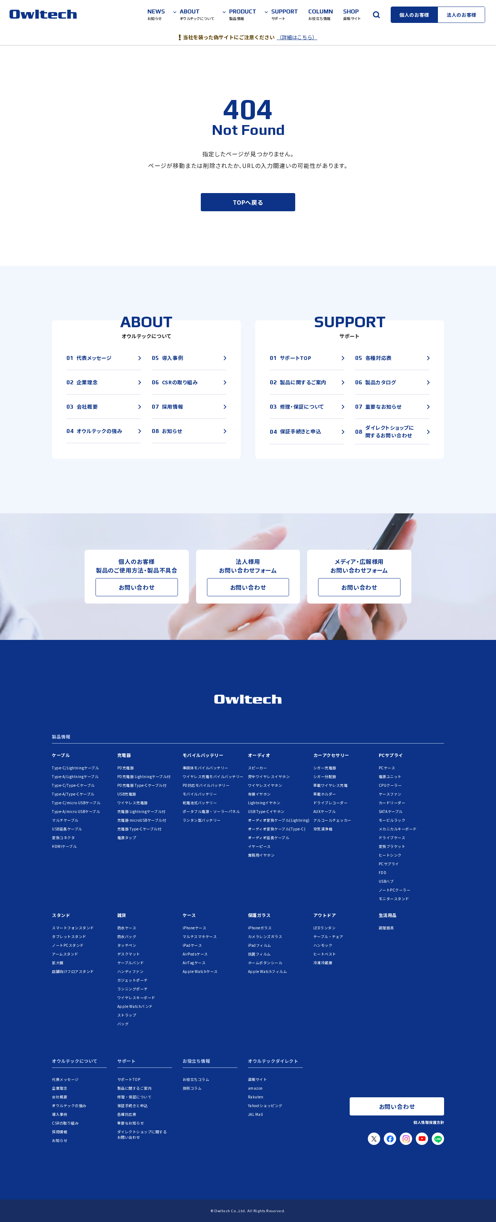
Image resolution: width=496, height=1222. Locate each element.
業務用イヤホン (261, 855)
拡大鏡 (58, 962)
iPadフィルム (259, 945)
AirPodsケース (195, 954)
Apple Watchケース (200, 971)
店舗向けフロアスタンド (73, 971)
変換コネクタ (63, 837)
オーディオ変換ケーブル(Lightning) (279, 820)
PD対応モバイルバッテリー (206, 785)
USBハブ (386, 881)
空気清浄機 (323, 829)
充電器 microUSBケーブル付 (141, 820)
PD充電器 (125, 767)
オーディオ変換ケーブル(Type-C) (277, 829)
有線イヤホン (259, 794)
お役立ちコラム (196, 1079)
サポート (126, 1061)
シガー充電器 (324, 767)
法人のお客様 (461, 14)
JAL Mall (255, 1114)
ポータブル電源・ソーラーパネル (211, 811)
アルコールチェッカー (332, 820)
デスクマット (128, 954)
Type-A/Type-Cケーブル (73, 794)
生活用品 (388, 915)
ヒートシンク (390, 855)
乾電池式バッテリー (200, 802)
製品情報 (61, 737)
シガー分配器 (324, 776)
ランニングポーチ (132, 988)
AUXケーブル (324, 811)
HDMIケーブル (64, 846)
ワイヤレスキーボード (136, 997)
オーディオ (259, 755)
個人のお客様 (414, 14)
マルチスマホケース (200, 936)
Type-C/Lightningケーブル (75, 767)
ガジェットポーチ (132, 980)
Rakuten (256, 1096)
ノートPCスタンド (68, 945)
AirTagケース (194, 962)
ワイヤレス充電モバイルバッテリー (213, 776)
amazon (255, 1088)
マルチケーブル (65, 820)
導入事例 (59, 1114)
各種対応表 (127, 1114)
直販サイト (257, 1079)
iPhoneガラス (260, 927)
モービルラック (392, 820)
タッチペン (127, 945)
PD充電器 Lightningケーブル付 (144, 776)
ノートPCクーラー (395, 890)
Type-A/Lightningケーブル (75, 776)
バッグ (123, 1023)
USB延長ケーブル (67, 829)
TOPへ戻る (248, 202)
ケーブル (61, 755)
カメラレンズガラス (265, 936)
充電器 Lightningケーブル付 (141, 811)
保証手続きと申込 (132, 1105)
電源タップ (127, 837)
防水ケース (127, 927)
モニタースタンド (394, 898)
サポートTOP (129, 1079)
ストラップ (127, 1015)
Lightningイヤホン (264, 802)
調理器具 (386, 927)
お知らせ (59, 1140)
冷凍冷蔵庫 (323, 962)
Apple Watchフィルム (267, 971)
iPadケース (192, 945)
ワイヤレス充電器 (132, 802)
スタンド (61, 915)
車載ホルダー (324, 794)
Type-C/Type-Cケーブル (73, 785)
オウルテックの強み (69, 1105)
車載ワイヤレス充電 (330, 785)
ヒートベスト (324, 954)
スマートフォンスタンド (73, 927)
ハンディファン (130, 971)
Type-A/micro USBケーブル (76, 811)
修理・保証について (134, 1096)
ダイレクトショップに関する (142, 1134)
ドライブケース (392, 837)
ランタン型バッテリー (202, 820)
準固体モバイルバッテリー (205, 767)
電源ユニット (390, 776)
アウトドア (324, 915)
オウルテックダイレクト (273, 1061)
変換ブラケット (392, 846)
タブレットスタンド (69, 936)
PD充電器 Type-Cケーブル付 (142, 785)
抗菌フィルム (259, 954)
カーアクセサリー (331, 755)
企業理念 (59, 1088)
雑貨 (121, 915)
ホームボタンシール (265, 962)
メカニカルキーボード (398, 829)
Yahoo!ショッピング (265, 1105)
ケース (189, 915)
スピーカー (257, 767)
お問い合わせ (137, 587)
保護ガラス (259, 915)
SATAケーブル (391, 811)
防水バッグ (127, 936)
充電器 (124, 755)
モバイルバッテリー (203, 755)
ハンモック (323, 945)
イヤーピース (259, 846)
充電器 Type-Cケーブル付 (139, 829)
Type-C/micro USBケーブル (76, 802)
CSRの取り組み (65, 1123)
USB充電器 (126, 794)
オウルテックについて (75, 1061)
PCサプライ (391, 755)
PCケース (387, 767)
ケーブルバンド (130, 962)
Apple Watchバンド (135, 1006)
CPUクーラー (390, 785)
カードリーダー (392, 802)
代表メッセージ (65, 1079)
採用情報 (59, 1131)
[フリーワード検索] (376, 14)
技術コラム (192, 1088)
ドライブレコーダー (330, 802)
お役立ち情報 (196, 1061)
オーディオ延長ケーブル (268, 837)
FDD (383, 872)
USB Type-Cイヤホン (266, 811)
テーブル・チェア (328, 936)
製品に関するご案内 (134, 1088)
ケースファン (390, 794)
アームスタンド (65, 954)
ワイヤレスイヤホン (265, 785)
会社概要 (59, 1096)
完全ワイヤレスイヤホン (269, 776)
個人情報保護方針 (429, 1122)
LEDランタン (324, 927)
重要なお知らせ (130, 1123)
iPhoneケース (195, 927)
